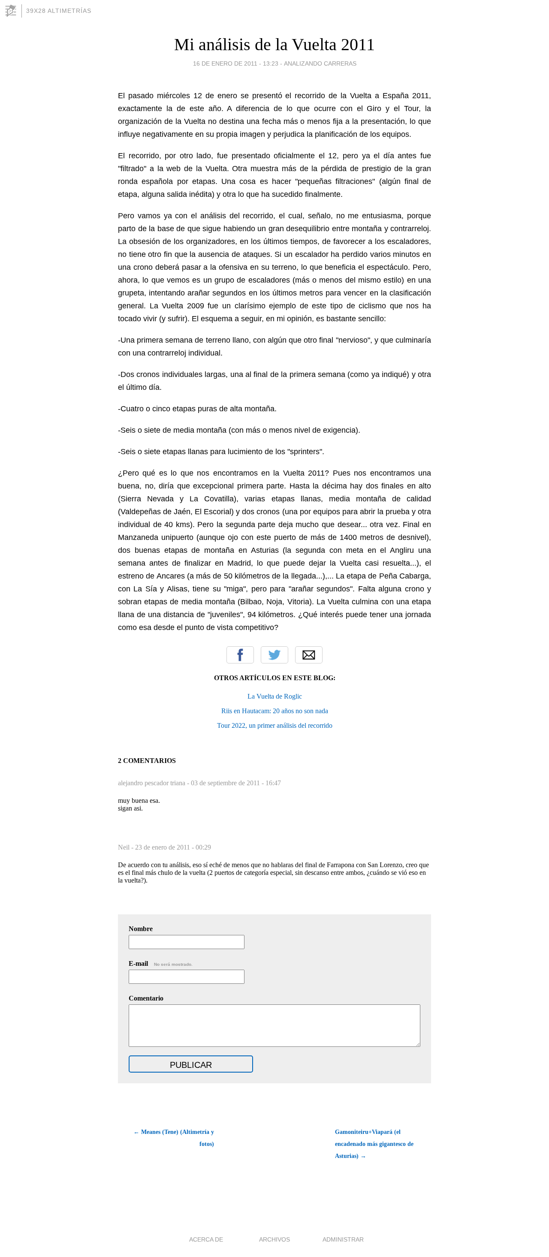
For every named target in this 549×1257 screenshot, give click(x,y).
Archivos (274, 1239)
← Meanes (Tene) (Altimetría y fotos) (173, 1138)
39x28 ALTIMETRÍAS (58, 10)
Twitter (274, 654)
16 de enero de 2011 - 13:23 (235, 63)
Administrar (343, 1239)
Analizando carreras (320, 63)
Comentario (146, 998)
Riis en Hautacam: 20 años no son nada (274, 710)
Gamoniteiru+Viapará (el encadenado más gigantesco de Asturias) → (374, 1144)
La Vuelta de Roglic (274, 696)
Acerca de (206, 1239)
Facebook (240, 654)
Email (309, 654)
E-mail (161, 963)
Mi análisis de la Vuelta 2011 (274, 44)
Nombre (141, 928)
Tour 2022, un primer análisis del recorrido (274, 725)
